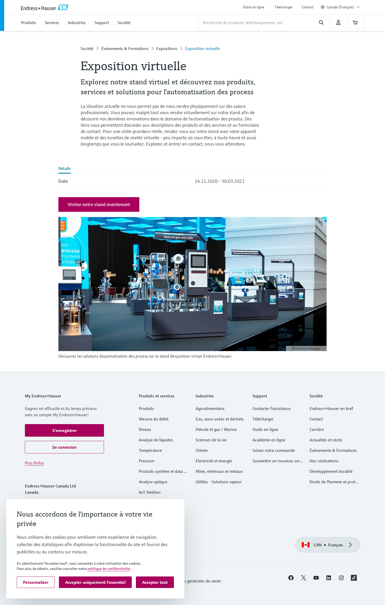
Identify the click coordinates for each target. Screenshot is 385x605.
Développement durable (331, 471)
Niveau (145, 429)
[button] (64, 430)
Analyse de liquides (156, 439)
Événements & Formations (124, 48)
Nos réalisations (324, 460)
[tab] (64, 169)
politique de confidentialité (108, 568)
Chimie (202, 450)
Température (150, 450)
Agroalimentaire (210, 408)
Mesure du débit (153, 418)
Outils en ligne (253, 7)
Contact (308, 7)
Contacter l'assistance (271, 408)
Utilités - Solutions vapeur (219, 481)
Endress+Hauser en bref (331, 408)
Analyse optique (153, 481)
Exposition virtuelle (202, 48)
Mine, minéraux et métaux (219, 471)
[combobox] (343, 7)
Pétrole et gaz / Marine (216, 429)
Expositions (166, 48)
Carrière (317, 429)
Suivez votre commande (273, 450)
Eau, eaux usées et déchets (220, 418)
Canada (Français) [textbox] (340, 7)
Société (87, 48)
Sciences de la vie (211, 439)
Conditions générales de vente (194, 581)
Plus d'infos (34, 462)
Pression (146, 460)
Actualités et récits (326, 439)
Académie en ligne (268, 439)
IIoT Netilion (150, 492)
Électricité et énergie (214, 460)
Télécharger (283, 7)
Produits (146, 408)
